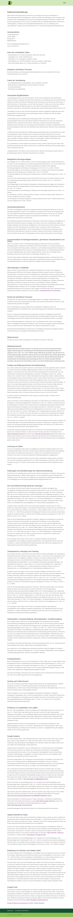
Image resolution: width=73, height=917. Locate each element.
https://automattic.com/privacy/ (55, 832)
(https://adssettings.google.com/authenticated (19, 805)
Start (64, 2)
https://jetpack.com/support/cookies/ (36, 834)
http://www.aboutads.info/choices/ (16, 434)
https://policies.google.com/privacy (45, 801)
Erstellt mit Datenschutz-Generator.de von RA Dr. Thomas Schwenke (25, 903)
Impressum (10, 910)
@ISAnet (19, 914)
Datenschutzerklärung (22, 910)
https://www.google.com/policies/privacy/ (37, 900)
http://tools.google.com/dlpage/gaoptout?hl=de (36, 779)
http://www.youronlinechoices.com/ (44, 434)
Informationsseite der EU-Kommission (50, 290)
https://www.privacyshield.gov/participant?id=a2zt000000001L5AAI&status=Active (29, 795)
